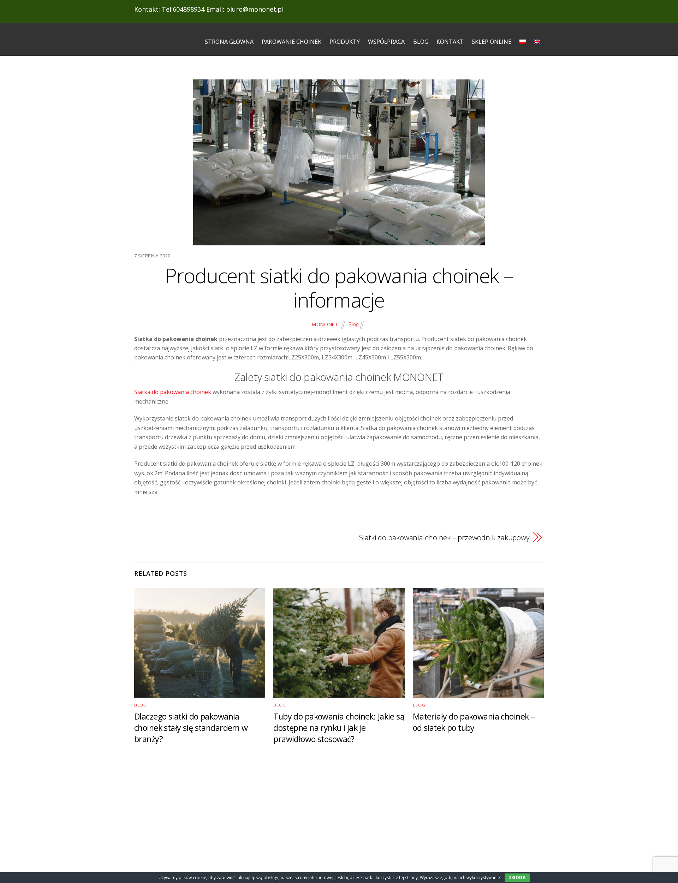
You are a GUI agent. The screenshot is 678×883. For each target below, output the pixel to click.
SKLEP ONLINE (491, 42)
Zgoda (517, 878)
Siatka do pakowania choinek (173, 392)
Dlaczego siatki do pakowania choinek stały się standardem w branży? (191, 728)
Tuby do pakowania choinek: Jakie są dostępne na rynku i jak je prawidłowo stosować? (338, 728)
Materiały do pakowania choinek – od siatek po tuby (474, 722)
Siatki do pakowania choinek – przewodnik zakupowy (444, 537)
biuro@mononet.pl (255, 9)
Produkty (344, 42)
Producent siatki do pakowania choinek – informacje (339, 287)
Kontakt (450, 42)
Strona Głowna (229, 42)
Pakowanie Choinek (291, 42)
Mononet (325, 324)
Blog (420, 42)
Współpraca (386, 42)
